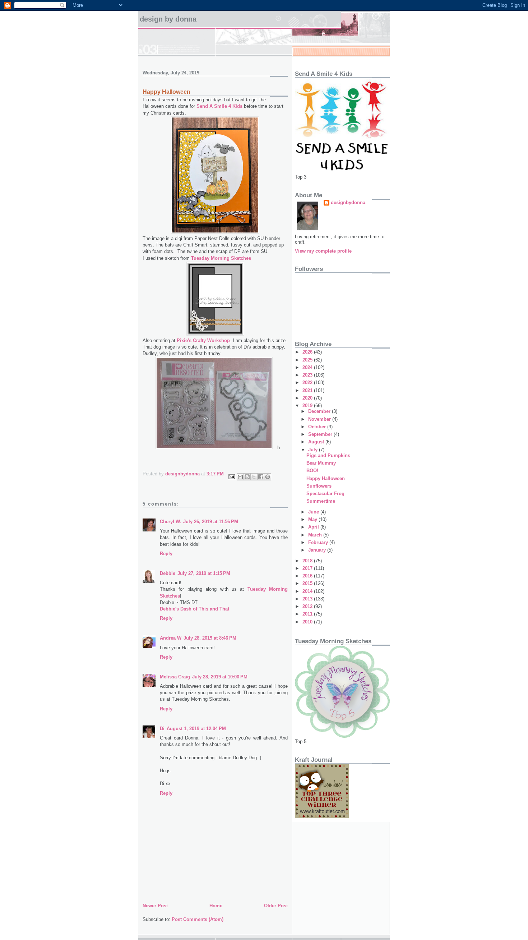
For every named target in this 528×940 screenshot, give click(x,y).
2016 (308, 576)
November (320, 419)
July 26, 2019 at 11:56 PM (210, 521)
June (314, 512)
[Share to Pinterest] (267, 476)
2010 (308, 622)
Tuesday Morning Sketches (221, 258)
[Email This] (240, 476)
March (315, 535)
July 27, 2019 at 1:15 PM (203, 573)
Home (215, 905)
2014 (308, 591)
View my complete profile (323, 251)
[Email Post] (231, 476)
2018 (308, 560)
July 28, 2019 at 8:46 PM (210, 638)
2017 (308, 568)
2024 (308, 367)
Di (162, 728)
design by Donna (168, 19)
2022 (308, 382)
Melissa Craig (175, 676)
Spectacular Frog (325, 493)
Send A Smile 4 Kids (219, 106)
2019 (308, 405)
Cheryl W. (170, 521)
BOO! (312, 470)
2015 (308, 583)
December (320, 411)
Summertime (320, 501)
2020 (308, 398)
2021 (308, 390)
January (317, 550)
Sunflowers (319, 486)
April (314, 527)
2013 (308, 599)
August (316, 441)
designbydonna (348, 202)
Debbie (167, 573)
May (313, 519)
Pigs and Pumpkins (328, 455)
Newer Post (155, 905)
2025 (308, 360)
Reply (166, 553)
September (321, 434)
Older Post (276, 905)
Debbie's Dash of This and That (194, 609)
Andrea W (170, 638)
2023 (308, 375)
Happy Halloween (325, 478)
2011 (308, 614)
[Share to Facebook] (260, 476)
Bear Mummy (321, 463)
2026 (308, 352)
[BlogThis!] (247, 476)
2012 (308, 606)
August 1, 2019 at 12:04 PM (196, 728)
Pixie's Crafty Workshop (203, 340)
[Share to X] (254, 476)
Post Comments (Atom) (197, 919)
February (318, 542)
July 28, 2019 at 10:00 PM (219, 676)
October (317, 426)
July (313, 449)
